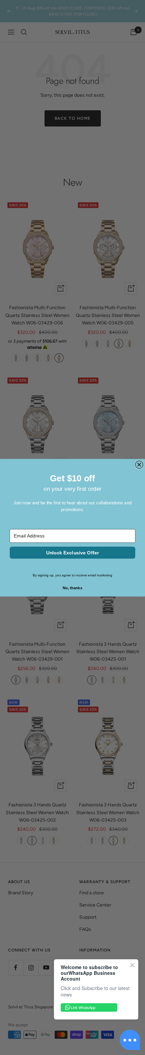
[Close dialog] (139, 464)
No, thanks (73, 588)
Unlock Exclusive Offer (72, 552)
